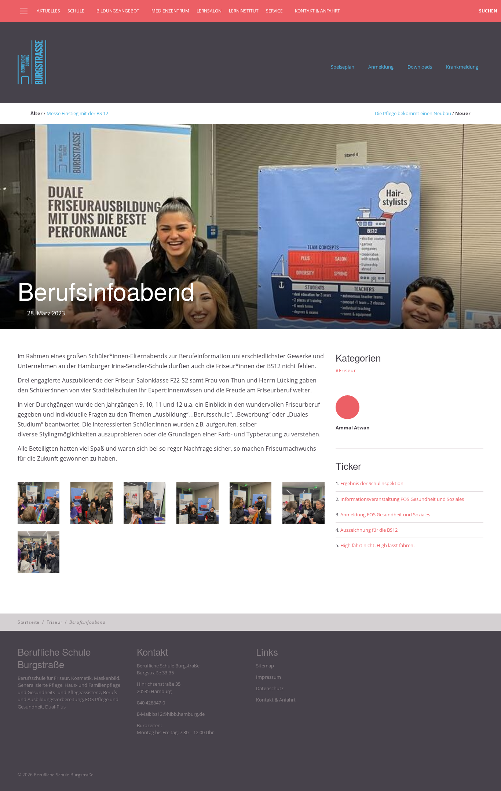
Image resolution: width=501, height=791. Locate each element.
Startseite (29, 622)
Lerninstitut (244, 11)
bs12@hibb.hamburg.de (178, 714)
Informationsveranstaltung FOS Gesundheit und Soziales (402, 499)
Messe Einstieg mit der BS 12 (77, 113)
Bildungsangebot (117, 11)
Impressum (268, 677)
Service (274, 11)
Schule (75, 11)
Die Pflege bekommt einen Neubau (413, 113)
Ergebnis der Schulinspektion (371, 483)
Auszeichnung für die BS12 (369, 530)
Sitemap (265, 665)
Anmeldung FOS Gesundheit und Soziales (385, 514)
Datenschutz (270, 688)
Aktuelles (48, 11)
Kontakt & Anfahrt (317, 11)
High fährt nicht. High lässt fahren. (377, 545)
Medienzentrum (170, 11)
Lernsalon (209, 11)
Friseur (54, 622)
